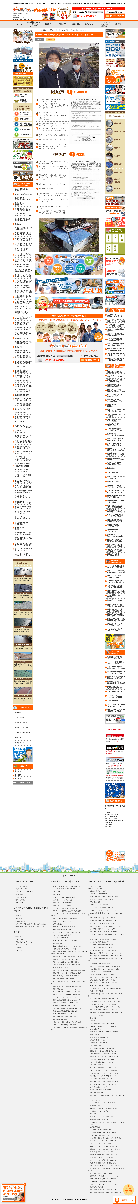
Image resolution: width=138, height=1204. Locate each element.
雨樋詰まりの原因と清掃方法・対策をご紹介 (66, 1011)
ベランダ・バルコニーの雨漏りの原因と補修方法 (23, 281)
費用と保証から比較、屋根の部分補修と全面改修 (116, 390)
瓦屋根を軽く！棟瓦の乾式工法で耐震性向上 (103, 1051)
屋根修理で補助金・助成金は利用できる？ (114, 554)
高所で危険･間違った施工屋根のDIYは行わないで (23, 491)
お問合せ (18, 737)
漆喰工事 (117, 140)
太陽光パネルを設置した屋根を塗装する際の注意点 (68, 1022)
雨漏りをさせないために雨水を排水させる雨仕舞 (23, 385)
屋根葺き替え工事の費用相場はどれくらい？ (115, 385)
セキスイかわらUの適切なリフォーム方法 (102, 907)
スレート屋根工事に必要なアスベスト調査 (102, 1062)
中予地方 (18, 775)
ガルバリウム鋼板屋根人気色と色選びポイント (115, 339)
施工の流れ (76, 24)
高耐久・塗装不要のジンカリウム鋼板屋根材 (23, 486)
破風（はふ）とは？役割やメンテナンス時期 (23, 554)
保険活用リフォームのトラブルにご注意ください (116, 624)
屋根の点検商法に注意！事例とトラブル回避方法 (115, 605)
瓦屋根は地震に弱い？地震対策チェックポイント (116, 511)
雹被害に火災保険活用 (96, 1187)
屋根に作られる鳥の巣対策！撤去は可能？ (65, 1016)
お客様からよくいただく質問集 (99, 904)
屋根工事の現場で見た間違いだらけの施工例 (114, 520)
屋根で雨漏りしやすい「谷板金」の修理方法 (22, 390)
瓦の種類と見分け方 (22, 395)
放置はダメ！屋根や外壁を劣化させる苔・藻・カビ (105, 1149)
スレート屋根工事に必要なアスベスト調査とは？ (23, 544)
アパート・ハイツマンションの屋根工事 (114, 696)
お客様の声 (62, 24)
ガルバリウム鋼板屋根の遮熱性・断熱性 (115, 334)
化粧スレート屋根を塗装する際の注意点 (114, 444)
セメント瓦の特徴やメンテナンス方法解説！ (23, 286)
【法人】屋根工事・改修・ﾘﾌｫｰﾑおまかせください (116, 705)
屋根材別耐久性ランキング (21, 431)
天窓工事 (117, 189)
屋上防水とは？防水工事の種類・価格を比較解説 (23, 276)
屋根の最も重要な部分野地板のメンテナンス (22, 417)
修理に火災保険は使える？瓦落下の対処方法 (116, 496)
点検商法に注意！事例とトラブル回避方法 (65, 908)
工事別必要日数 (112, 472)
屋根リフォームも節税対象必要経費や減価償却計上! (116, 710)
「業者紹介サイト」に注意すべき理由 (114, 629)
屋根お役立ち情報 (113, 481)
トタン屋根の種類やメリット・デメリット (114, 429)
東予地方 (18, 771)
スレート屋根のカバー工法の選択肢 (116, 415)
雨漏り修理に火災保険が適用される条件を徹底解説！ (105, 1192)
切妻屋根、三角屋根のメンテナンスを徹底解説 (23, 356)
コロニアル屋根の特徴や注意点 (113, 424)
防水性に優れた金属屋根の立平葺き (100, 1135)
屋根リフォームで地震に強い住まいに (64, 927)
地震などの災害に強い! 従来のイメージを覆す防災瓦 (105, 1056)
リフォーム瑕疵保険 (21, 897)
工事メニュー (90, 24)
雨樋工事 (117, 148)
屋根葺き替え (118, 123)
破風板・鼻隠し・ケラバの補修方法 (100, 985)
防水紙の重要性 (20, 413)
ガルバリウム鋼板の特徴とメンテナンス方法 (23, 481)
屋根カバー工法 (119, 131)
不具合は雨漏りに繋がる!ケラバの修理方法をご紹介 (105, 1001)
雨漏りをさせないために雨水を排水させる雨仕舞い (105, 1165)
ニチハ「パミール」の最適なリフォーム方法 (103, 910)
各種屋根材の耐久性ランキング (99, 1119)
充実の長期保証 (20, 900)
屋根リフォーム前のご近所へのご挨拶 (114, 576)
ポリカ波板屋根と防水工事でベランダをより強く (116, 672)
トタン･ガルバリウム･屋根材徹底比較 (22, 465)
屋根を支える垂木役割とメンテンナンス (22, 496)
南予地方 (18, 778)
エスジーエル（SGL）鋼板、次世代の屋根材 (103, 1132)
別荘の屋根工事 (112, 700)
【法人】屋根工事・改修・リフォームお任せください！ (69, 946)
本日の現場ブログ (20, 921)
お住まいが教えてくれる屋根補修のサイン (115, 395)
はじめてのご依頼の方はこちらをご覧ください (66, 886)
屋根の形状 (19, 347)
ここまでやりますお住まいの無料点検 (103, 24)
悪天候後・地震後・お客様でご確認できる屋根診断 (105, 896)
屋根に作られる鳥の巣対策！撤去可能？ (115, 687)
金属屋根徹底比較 (95, 1127)
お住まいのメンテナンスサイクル (99, 1100)
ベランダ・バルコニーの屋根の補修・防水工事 (66, 932)
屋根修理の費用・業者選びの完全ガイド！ (23, 198)
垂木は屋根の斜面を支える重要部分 (63, 978)
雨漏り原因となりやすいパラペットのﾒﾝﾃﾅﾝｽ (23, 265)
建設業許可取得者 (21, 722)
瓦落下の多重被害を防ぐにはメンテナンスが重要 (115, 491)
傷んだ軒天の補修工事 (96, 1092)
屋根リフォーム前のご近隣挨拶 (62, 905)
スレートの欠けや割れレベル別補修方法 (114, 420)
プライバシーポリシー (22, 732)
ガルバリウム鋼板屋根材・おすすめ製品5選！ (103, 929)
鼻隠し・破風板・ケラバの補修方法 (23, 228)
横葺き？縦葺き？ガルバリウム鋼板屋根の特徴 (116, 349)
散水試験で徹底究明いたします (62, 921)
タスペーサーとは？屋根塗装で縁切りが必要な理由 (105, 998)
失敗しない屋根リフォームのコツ (114, 376)
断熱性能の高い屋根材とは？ (20, 528)
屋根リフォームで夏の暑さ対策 (62, 935)
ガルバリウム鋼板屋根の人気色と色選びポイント (104, 947)
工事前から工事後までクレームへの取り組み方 (115, 581)
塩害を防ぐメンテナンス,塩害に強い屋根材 (23, 436)
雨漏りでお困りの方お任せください (63, 900)
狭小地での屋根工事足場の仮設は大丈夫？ (114, 463)
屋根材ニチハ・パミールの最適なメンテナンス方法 (116, 449)
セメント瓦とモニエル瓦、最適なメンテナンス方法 (105, 977)
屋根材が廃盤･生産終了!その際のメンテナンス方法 (105, 1007)
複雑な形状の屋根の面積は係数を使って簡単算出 (104, 1032)
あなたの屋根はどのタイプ (97, 891)
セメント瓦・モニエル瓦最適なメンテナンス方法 (23, 291)
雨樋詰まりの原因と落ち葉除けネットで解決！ (116, 682)
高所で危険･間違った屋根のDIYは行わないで (103, 1076)
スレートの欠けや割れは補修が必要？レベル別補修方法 (106, 966)
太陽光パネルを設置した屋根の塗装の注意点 (115, 439)
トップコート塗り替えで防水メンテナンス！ (23, 549)
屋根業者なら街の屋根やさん (24, 942)
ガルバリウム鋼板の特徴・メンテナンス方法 (103, 1067)
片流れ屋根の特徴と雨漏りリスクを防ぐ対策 (23, 351)
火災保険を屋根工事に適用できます (63, 929)
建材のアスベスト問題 (22, 409)
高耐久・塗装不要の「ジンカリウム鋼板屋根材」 (104, 1070)
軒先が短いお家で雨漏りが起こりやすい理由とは (23, 399)
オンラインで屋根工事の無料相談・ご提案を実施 (115, 566)
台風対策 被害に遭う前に (60, 924)
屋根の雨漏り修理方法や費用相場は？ (23, 502)
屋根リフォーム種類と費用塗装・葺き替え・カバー (116, 410)
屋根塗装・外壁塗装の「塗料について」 (101, 899)
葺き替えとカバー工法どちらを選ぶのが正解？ (115, 400)
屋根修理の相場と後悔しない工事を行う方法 (114, 380)
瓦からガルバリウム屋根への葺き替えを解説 (115, 325)
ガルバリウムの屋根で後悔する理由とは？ (22, 470)
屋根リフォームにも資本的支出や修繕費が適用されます (69, 970)
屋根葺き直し (118, 164)
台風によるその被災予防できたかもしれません (116, 486)
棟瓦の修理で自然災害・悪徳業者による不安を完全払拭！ (107, 1012)
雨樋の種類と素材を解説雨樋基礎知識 (23, 538)
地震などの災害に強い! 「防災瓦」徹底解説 (115, 515)
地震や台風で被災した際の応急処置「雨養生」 (23, 328)
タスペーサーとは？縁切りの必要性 (22, 249)
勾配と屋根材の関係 (22, 381)
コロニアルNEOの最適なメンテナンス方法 (115, 459)
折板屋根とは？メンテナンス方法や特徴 (115, 434)
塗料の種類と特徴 (115, 729)
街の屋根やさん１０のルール (24, 891)
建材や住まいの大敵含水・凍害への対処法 (22, 376)
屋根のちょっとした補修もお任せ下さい (64, 902)
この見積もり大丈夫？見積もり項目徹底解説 (114, 586)
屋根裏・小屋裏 (20, 366)
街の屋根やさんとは (21, 886)
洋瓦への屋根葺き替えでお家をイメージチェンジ (23, 452)
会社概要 (118, 24)
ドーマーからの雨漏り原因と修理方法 (22, 517)
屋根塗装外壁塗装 (117, 180)
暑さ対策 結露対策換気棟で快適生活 (22, 371)
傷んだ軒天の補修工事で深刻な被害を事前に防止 (23, 244)
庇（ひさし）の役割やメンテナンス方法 (23, 512)
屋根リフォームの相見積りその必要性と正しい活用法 (116, 571)
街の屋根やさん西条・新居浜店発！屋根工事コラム (30, 926)
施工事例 (48, 24)
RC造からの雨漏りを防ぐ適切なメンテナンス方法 (23, 507)
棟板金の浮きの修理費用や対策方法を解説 (23, 219)
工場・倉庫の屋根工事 (114, 691)
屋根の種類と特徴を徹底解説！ (22, 189)
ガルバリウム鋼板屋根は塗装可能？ (115, 330)
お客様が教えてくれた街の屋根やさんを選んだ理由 (30, 924)
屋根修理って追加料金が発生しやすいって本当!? (115, 615)
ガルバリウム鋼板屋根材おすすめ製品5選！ (115, 344)
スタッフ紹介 (19, 717)
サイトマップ (19, 743)
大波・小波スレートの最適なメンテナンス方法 (23, 307)
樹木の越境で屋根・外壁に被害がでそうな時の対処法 (116, 619)
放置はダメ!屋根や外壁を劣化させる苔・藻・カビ (23, 441)
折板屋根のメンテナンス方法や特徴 (100, 971)
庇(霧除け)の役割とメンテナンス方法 (21, 312)
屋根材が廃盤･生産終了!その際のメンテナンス (23, 447)
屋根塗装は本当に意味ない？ (21, 204)
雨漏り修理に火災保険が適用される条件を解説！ (115, 545)
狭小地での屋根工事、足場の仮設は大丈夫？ (103, 920)
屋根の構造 (19, 224)
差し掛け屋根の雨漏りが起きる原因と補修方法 (23, 362)
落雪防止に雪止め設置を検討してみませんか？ (66, 1000)
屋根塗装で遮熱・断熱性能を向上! (115, 535)
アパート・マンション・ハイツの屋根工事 (65, 940)
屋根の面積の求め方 (22, 338)
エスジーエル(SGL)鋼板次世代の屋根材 (23, 475)
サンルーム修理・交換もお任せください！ (115, 662)
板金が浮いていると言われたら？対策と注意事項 (116, 610)
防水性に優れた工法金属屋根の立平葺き (22, 323)
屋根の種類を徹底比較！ (111, 405)
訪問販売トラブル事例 (114, 600)
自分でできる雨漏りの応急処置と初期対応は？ (115, 540)
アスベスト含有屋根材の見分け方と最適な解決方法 (105, 1059)
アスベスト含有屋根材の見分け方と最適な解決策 (23, 404)
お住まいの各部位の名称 (23, 194)
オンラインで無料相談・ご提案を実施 (64, 889)
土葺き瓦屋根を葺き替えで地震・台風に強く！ (23, 297)
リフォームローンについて (60, 967)
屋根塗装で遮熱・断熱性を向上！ (99, 1043)
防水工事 (117, 156)
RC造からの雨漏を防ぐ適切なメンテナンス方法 (104, 1073)
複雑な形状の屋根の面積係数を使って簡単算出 (23, 342)
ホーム (19, 24)
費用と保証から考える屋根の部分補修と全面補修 (67, 973)
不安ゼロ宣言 (19, 894)
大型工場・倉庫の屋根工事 (60, 938)
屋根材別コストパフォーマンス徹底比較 (23, 426)
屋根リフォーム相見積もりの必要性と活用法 (66, 962)
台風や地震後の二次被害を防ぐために (115, 501)
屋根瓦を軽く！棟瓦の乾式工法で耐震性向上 (114, 506)
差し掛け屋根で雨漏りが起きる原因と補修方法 (103, 1163)
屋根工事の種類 (115, 116)
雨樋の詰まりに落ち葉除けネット (62, 1014)
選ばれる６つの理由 (21, 889)
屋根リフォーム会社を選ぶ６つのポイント (116, 477)
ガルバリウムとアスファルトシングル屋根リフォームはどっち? (23, 458)
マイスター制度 (20, 902)
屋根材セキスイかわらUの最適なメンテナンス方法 (116, 454)
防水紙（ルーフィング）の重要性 (99, 1111)
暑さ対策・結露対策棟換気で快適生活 (101, 1037)
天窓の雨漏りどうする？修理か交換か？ (23, 523)
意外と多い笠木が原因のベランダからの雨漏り (23, 239)
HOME (37, 30)
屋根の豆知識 (19, 421)
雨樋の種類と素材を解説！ (60, 1019)
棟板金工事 (118, 172)
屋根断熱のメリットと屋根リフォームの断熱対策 (23, 533)
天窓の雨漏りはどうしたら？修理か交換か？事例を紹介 (106, 988)
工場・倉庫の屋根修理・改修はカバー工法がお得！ (116, 667)
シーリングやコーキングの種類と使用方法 (23, 318)
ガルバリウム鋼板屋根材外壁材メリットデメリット (116, 354)
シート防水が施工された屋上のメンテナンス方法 (23, 260)
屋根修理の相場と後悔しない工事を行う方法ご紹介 (68, 956)
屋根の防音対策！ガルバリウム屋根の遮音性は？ (116, 359)
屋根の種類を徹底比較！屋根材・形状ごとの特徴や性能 (106, 956)
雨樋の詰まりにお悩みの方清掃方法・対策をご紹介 (116, 677)
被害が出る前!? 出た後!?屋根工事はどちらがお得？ (116, 591)
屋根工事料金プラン (58, 894)
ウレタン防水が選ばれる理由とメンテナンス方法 (23, 255)
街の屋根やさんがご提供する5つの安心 (33, 24)
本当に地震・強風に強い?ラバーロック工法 (23, 333)
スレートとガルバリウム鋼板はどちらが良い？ (115, 315)
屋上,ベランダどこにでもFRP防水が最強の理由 (23, 270)
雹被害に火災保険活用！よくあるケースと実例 (115, 550)
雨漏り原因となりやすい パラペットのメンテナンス (68, 989)
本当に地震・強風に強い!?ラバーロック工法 (103, 1157)
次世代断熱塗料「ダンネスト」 (112, 530)
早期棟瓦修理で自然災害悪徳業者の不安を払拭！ (23, 302)
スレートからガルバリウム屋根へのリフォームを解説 (116, 320)
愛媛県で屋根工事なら (22, 727)
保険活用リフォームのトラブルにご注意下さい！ (104, 1140)
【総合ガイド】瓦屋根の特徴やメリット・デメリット (105, 953)
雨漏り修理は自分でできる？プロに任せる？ (23, 209)
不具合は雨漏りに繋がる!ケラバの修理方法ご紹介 (23, 233)
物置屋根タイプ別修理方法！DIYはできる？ (114, 657)
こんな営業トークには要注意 (114, 596)
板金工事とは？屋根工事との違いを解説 (23, 214)
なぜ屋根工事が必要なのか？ (115, 371)
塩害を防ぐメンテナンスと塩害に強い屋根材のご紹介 (105, 1146)
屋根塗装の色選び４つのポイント (113, 525)
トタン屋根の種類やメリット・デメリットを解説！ (105, 969)
